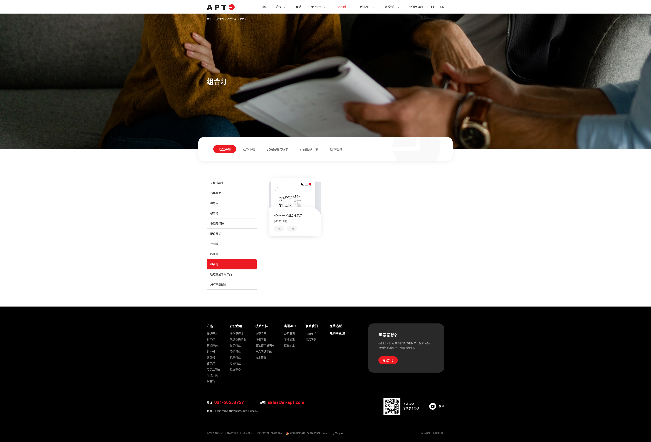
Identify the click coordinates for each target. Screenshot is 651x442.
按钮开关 (212, 333)
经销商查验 (337, 333)
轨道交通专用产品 (221, 274)
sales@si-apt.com (286, 402)
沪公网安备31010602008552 (305, 433)
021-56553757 (229, 402)
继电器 (214, 203)
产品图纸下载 (309, 149)
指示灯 (211, 339)
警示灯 (214, 213)
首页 (209, 18)
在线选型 (336, 326)
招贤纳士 (289, 345)
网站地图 (438, 433)
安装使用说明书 (277, 149)
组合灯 (243, 18)
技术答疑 (336, 149)
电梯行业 (235, 363)
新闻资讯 (289, 339)
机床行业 (235, 357)
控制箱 (214, 244)
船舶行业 (235, 351)
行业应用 (236, 326)
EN (442, 7)
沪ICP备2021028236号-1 (270, 433)
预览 (279, 228)
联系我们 (311, 326)
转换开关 (215, 193)
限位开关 (215, 234)
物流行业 (235, 345)
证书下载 (249, 149)
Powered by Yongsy (332, 433)
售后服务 (310, 339)
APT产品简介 (218, 284)
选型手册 (232, 18)
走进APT (290, 326)
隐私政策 (426, 433)
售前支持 (310, 333)
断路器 (214, 254)
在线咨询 (388, 360)
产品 (210, 326)
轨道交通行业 (238, 339)
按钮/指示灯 (217, 183)
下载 (292, 228)
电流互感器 (217, 223)
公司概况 (289, 333)
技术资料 (219, 18)
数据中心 (235, 369)
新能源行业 (236, 333)
